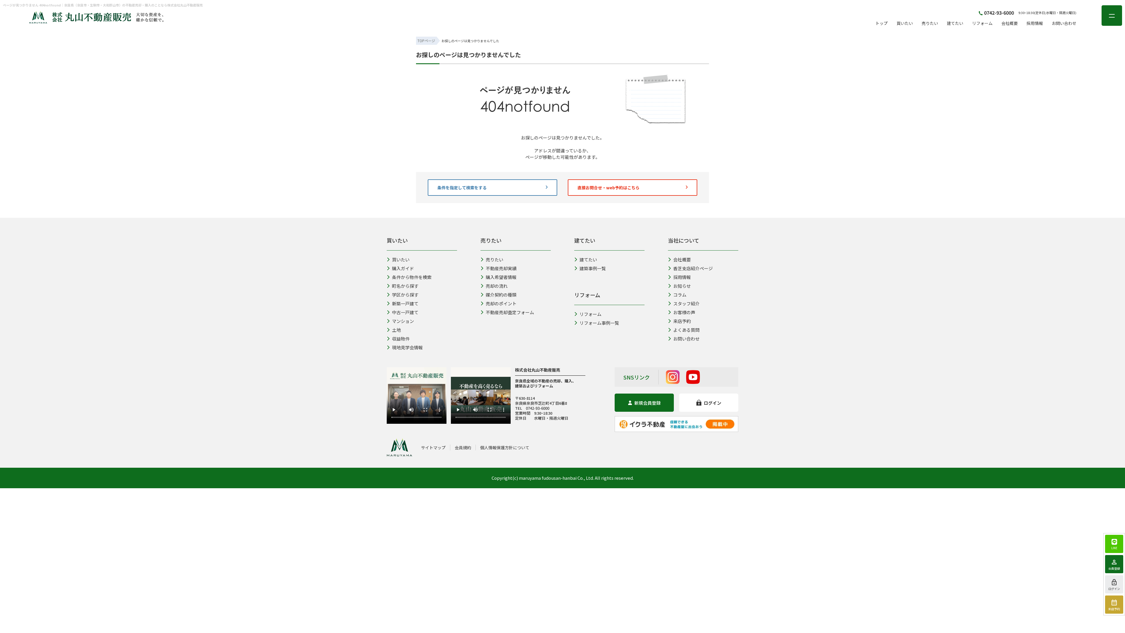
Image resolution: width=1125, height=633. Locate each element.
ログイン (712, 403)
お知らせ (682, 286)
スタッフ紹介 (686, 303)
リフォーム (982, 23)
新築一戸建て (405, 303)
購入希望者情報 (501, 277)
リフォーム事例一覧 (599, 323)
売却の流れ (497, 286)
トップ (881, 23)
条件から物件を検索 (412, 277)
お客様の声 (684, 312)
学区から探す (405, 294)
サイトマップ (433, 447)
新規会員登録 (647, 403)
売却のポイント (501, 303)
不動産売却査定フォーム (510, 312)
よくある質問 (686, 330)
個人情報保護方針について (504, 447)
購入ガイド (403, 268)
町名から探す (405, 286)
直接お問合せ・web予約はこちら (608, 187)
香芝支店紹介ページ (693, 268)
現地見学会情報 (407, 347)
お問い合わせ (1064, 23)
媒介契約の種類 (501, 294)
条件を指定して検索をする (462, 187)
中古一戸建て (405, 312)
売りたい (930, 23)
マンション (403, 321)
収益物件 (401, 338)
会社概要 (1009, 23)
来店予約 (682, 321)
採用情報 (1035, 23)
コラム (679, 294)
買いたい (904, 23)
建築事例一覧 (592, 268)
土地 (396, 330)
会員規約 (463, 447)
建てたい (955, 23)
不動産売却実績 (501, 268)
